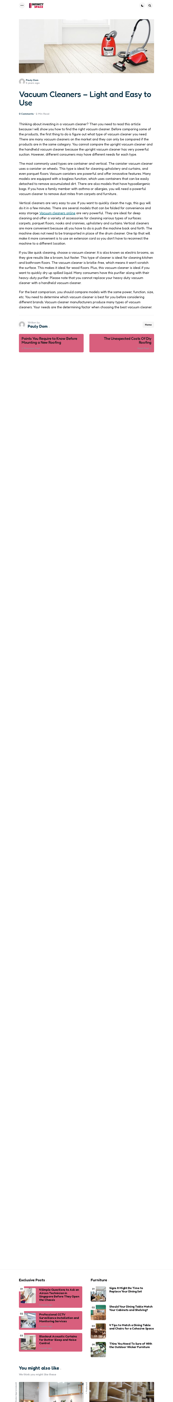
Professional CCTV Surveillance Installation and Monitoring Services (59, 1318)
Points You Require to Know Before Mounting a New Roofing (49, 340)
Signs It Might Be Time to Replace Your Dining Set (126, 1289)
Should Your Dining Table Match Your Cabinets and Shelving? (131, 1308)
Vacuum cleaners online (57, 213)
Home (148, 324)
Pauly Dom (32, 80)
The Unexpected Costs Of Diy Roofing (127, 340)
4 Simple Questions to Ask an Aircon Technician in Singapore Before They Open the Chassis (59, 1294)
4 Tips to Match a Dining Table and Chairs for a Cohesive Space (131, 1326)
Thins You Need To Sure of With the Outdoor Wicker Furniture (130, 1345)
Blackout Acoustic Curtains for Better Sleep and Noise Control (58, 1340)
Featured (86, 1387)
